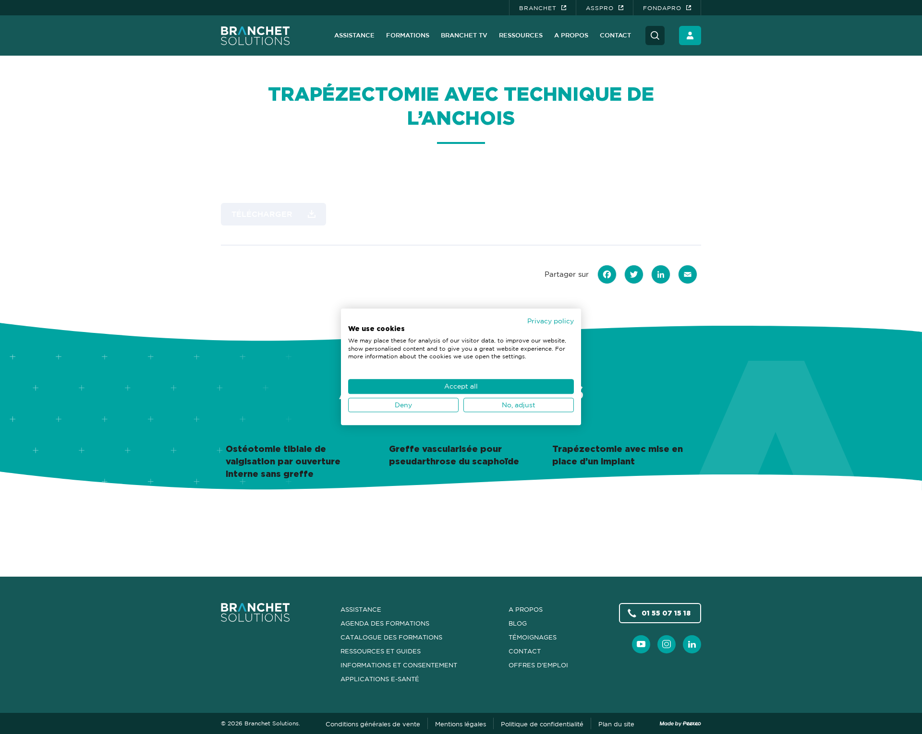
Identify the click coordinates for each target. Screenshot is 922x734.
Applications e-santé (379, 678)
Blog (518, 623)
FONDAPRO (662, 8)
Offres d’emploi (538, 665)
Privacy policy (550, 320)
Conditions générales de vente (373, 724)
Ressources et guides (380, 651)
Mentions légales (460, 724)
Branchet (538, 8)
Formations (407, 35)
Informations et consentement (398, 665)
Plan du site (616, 724)
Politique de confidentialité (542, 724)
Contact (615, 35)
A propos (571, 35)
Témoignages (533, 637)
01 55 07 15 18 (666, 612)
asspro (600, 8)
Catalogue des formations (391, 637)
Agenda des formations (384, 623)
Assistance (354, 35)
